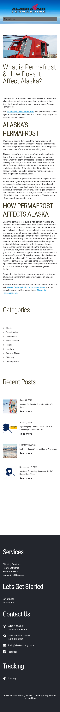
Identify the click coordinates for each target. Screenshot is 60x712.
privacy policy (41, 695)
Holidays (10, 349)
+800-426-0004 (15, 639)
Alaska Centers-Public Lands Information (26, 287)
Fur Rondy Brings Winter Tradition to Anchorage (38, 449)
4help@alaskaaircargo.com (21, 645)
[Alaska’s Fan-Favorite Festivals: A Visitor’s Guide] (10, 406)
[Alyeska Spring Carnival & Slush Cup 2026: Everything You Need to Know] (10, 429)
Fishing (9, 345)
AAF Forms (8, 602)
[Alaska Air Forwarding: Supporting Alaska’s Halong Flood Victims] (10, 473)
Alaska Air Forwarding (14, 695)
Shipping (10, 357)
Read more (26, 411)
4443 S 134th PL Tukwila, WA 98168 (17, 628)
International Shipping (13, 575)
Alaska (9, 328)
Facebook (12, 652)
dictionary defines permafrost (20, 111)
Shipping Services (12, 564)
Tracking (12, 678)
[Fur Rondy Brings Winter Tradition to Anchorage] (10, 451)
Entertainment (12, 340)
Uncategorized (12, 361)
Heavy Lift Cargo (11, 568)
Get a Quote (8, 599)
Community (11, 336)
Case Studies (12, 332)
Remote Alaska (13, 353)
